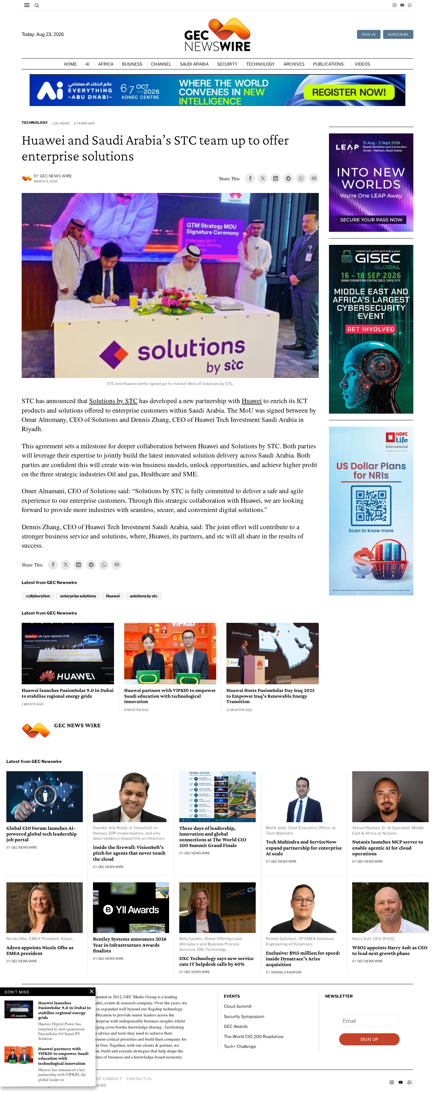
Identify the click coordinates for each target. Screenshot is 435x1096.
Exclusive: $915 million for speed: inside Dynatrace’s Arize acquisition (303, 958)
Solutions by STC (113, 400)
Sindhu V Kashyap (286, 972)
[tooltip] (394, 5)
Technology (35, 122)
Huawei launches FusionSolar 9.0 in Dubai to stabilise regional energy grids (68, 693)
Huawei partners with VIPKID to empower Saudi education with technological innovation (170, 695)
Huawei (252, 400)
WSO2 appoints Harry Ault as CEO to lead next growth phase (389, 950)
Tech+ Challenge (240, 1046)
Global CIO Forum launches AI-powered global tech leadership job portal (41, 834)
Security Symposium (244, 1016)
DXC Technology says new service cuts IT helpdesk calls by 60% (216, 961)
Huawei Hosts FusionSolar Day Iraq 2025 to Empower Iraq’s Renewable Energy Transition (270, 695)
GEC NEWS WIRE (56, 176)
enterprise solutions (78, 596)
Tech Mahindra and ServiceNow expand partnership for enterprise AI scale (304, 847)
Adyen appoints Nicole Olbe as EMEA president (40, 950)
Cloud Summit (238, 1006)
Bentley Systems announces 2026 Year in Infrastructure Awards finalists (130, 944)
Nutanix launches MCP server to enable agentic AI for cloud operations (387, 847)
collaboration (38, 596)
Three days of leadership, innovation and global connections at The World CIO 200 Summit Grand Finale (212, 836)
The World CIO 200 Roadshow (253, 1036)
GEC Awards (236, 1026)
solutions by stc (144, 596)
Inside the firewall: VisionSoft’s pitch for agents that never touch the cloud (129, 853)
